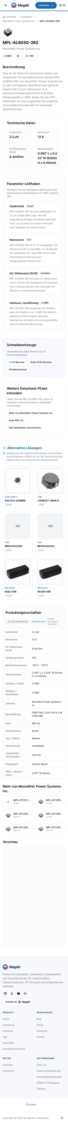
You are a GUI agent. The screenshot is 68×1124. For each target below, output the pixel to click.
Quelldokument (39, 621)
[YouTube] (18, 993)
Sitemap (41, 1088)
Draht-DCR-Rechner (41, 362)
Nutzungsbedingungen (49, 1076)
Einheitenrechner (18, 369)
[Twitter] (12, 993)
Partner (41, 1036)
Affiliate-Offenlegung (48, 1082)
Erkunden (8, 1064)
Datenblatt (26, 16)
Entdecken (8, 1070)
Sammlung (8, 1024)
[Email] (25, 993)
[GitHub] (5, 993)
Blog (39, 1018)
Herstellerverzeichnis (14, 1048)
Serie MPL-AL (16, 420)
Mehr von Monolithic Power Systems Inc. (31, 413)
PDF (31, 55)
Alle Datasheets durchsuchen (25, 427)
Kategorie (8, 1030)
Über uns (41, 1064)
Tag (5, 1036)
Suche (6, 1018)
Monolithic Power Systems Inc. (19, 21)
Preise (40, 1024)
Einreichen (42, 1030)
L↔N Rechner (17, 362)
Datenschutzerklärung (49, 1070)
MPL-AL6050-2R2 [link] (50, 21)
